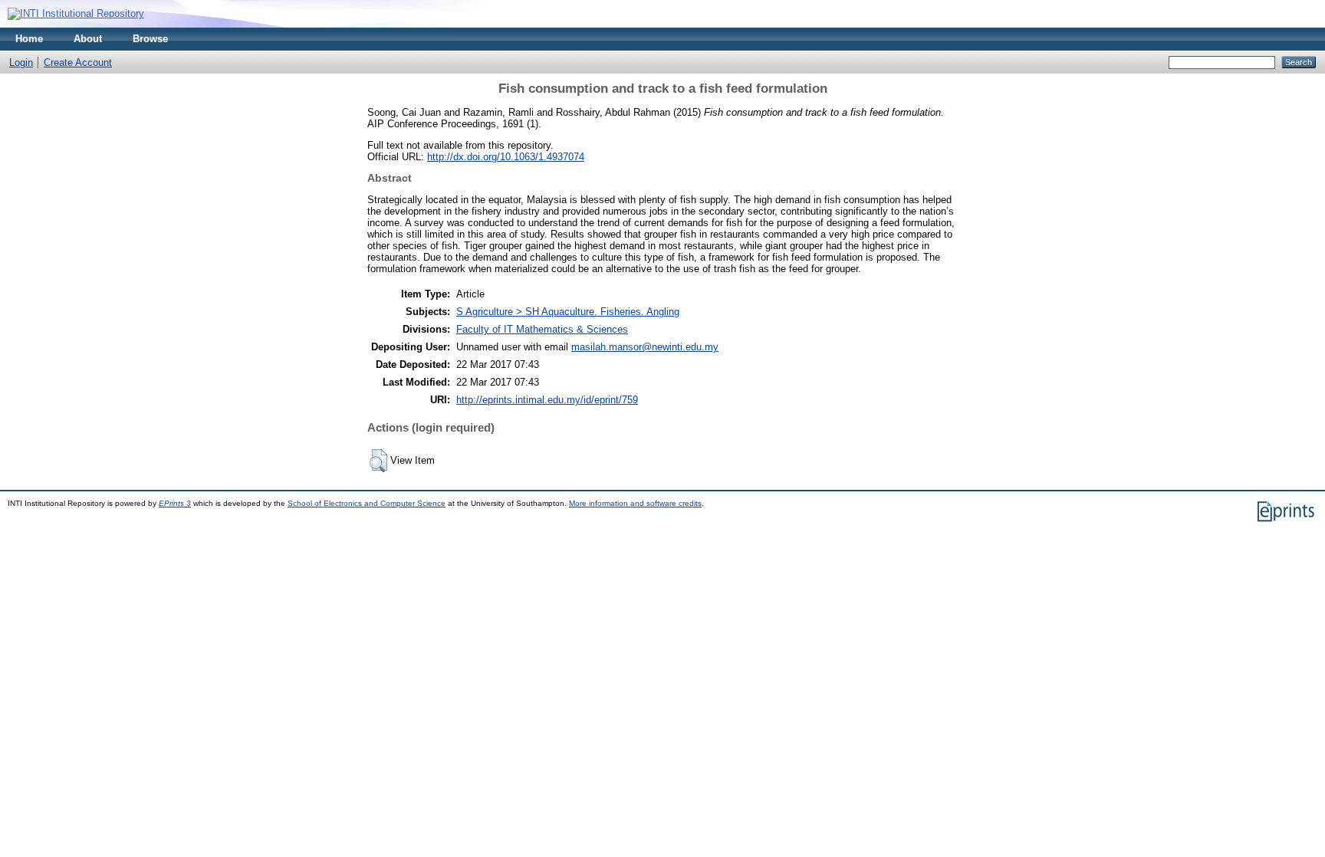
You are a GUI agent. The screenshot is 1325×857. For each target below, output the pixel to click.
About (88, 38)
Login (21, 62)
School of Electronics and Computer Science (367, 503)
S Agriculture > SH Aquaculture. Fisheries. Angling (567, 311)
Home (29, 38)
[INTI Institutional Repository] (76, 13)
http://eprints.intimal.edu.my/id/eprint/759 (547, 400)
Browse (150, 38)
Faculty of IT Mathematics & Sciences (542, 329)
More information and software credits (635, 503)
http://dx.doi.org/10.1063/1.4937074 (505, 157)
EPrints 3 (175, 503)
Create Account (78, 62)
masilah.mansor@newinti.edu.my (644, 347)
